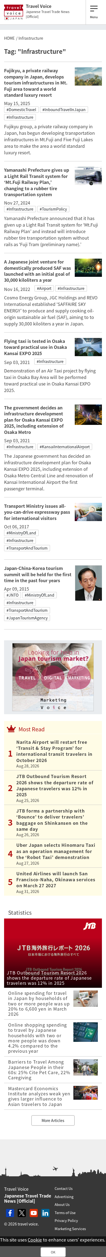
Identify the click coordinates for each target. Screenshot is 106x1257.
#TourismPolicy (53, 209)
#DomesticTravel (21, 109)
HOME (9, 38)
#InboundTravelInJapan (64, 109)
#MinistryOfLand (21, 532)
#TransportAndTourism (27, 548)
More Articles (53, 1120)
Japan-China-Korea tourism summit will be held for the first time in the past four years (37, 574)
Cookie (35, 1239)
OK (53, 1252)
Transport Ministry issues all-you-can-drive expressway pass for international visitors (37, 512)
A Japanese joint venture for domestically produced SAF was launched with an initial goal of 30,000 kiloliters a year (37, 270)
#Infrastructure (20, 117)
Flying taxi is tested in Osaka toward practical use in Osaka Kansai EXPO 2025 (35, 347)
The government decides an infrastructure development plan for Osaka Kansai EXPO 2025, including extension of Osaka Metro (34, 419)
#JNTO (12, 595)
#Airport (44, 288)
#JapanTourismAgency (27, 617)
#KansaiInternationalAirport (65, 446)
